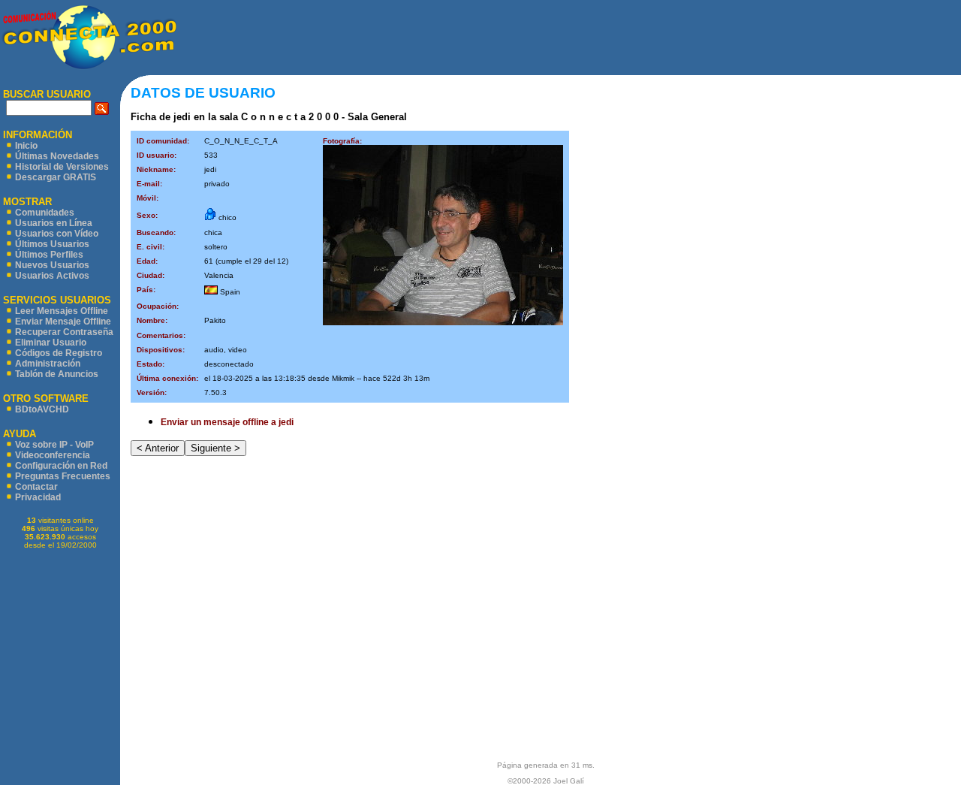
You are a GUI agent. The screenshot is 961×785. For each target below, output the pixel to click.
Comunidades (44, 212)
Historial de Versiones (62, 167)
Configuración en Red (61, 465)
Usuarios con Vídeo (56, 233)
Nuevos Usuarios (52, 265)
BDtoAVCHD (42, 409)
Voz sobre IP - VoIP (54, 444)
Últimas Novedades (57, 156)
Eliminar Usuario (50, 342)
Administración (47, 363)
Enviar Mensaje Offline (63, 321)
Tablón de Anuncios (56, 374)
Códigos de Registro (58, 353)
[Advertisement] (569, 37)
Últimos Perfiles (49, 254)
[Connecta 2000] (88, 68)
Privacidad (38, 497)
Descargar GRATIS (55, 177)
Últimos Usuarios (52, 244)
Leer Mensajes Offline (61, 311)
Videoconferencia (52, 455)
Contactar (36, 487)
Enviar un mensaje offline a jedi (227, 422)
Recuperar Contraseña (64, 332)
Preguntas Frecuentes (62, 476)
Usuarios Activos (52, 275)
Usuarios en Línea (53, 223)
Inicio (26, 145)
